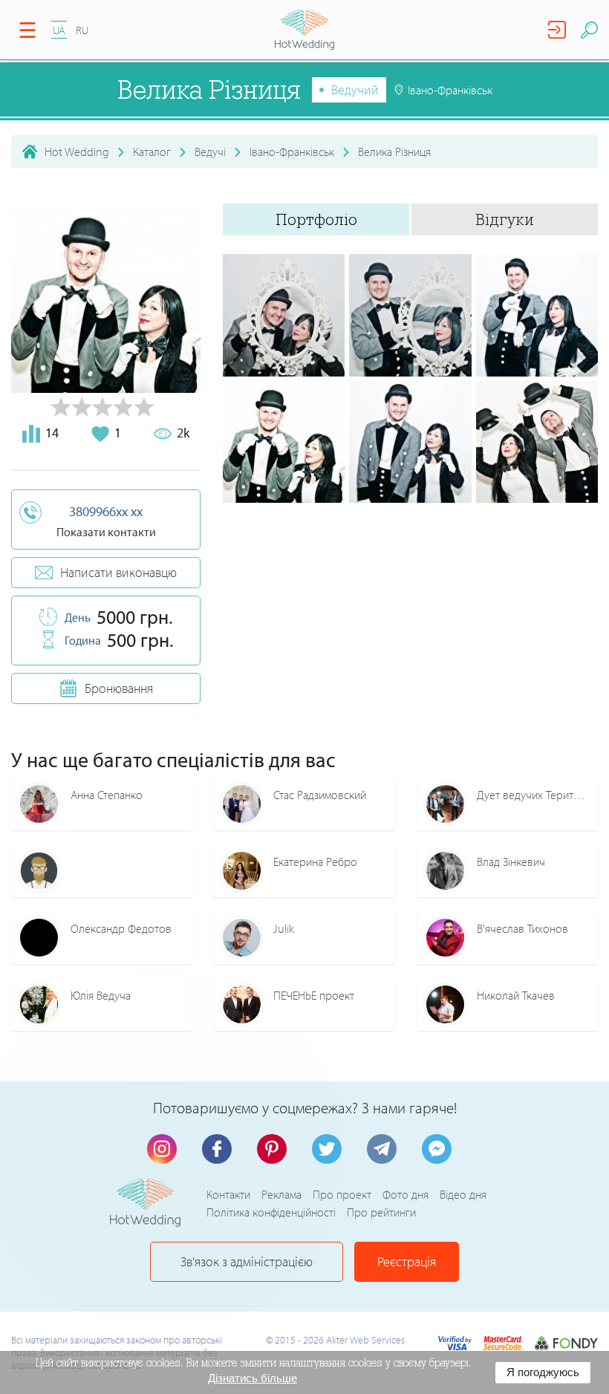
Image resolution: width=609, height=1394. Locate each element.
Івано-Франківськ (292, 151)
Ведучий (355, 89)
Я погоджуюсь (543, 1372)
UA (59, 30)
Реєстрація (406, 1261)
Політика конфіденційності (271, 1212)
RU (82, 30)
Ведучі (210, 151)
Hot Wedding (77, 151)
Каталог (152, 151)
